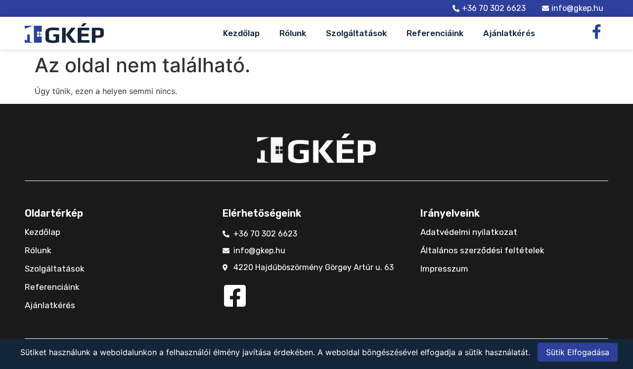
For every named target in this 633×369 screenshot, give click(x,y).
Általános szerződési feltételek (482, 250)
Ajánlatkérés (509, 33)
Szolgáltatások (356, 33)
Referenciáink (435, 33)
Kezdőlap (241, 33)
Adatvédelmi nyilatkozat (468, 232)
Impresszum (444, 269)
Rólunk (292, 33)
